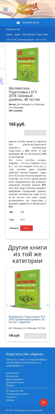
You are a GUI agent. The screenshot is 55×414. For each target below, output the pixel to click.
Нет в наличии (35, 132)
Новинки (10, 385)
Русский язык (12, 373)
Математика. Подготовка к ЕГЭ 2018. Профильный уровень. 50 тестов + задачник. (27, 319)
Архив (17, 34)
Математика (12, 376)
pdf (26, 228)
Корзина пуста (27, 22)
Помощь (10, 400)
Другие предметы (14, 379)
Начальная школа (15, 382)
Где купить (11, 397)
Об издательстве (14, 390)
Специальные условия (17, 393)
